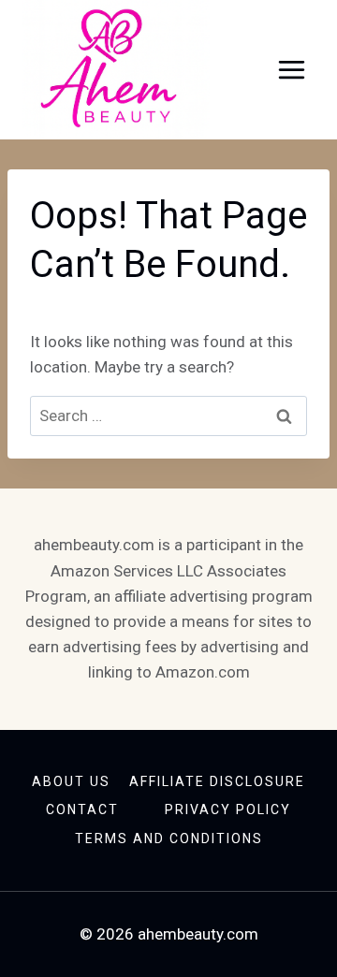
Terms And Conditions (169, 838)
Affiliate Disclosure (217, 781)
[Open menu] (291, 70)
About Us (71, 781)
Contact (82, 809)
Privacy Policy (228, 809)
